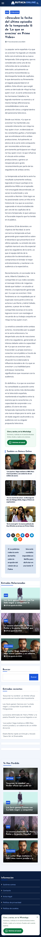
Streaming (14, 12)
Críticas (9, 778)
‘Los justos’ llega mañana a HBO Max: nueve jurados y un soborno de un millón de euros (19, 653)
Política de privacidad (12, 902)
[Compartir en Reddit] (20, 539)
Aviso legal (7, 896)
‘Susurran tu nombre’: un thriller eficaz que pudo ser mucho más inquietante (18, 785)
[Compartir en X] (13, 535)
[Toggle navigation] (3, 3)
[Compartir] (25, 539)
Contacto (7, 890)
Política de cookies (11, 908)
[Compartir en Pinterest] (27, 535)
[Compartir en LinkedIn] (22, 535)
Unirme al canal (18, 442)
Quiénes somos (9, 885)
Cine (7, 12)
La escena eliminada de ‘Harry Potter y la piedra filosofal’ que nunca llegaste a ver (18, 628)
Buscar (6, 669)
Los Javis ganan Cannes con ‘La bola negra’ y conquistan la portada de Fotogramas (19, 602)
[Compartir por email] (18, 535)
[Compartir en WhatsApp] (15, 539)
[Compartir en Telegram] (32, 535)
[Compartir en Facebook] (8, 535)
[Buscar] (37, 3)
